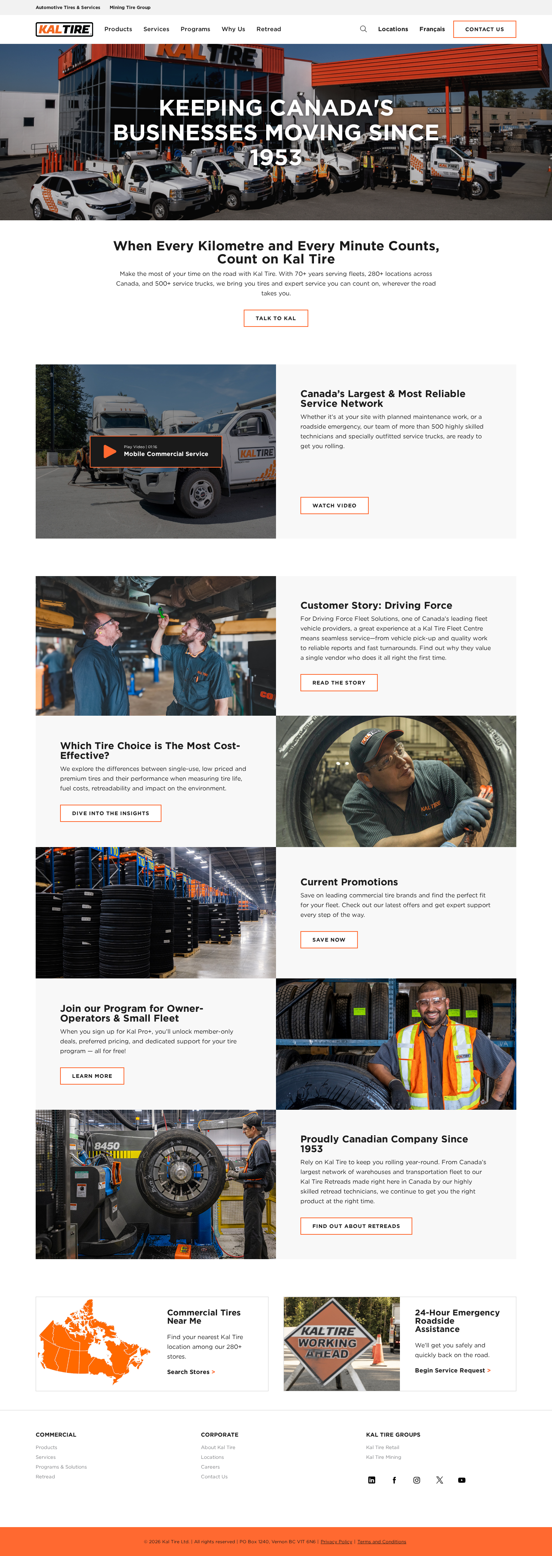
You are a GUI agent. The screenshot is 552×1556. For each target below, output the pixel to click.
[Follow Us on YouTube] (462, 1478)
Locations (393, 29)
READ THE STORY (339, 683)
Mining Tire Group (130, 7)
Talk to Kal (276, 318)
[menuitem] (118, 29)
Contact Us (484, 29)
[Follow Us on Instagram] (416, 1478)
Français (432, 29)
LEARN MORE (92, 1076)
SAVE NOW (329, 940)
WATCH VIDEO (334, 506)
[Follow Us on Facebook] (394, 1478)
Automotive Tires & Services (68, 7)
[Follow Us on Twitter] (439, 1478)
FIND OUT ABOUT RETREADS (356, 1226)
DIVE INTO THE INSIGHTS (110, 813)
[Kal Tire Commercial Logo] (64, 29)
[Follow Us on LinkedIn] (371, 1478)
